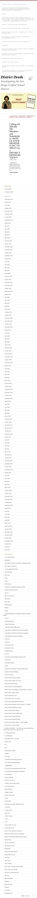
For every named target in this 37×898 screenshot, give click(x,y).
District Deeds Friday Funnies (12, 692)
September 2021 (9, 291)
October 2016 (8, 466)
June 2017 (7, 443)
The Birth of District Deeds (10, 62)
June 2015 (7, 514)
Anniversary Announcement (11, 590)
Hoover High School (9, 795)
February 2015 (8, 526)
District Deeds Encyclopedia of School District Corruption (18, 689)
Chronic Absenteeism (10, 624)
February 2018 (8, 419)
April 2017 (7, 448)
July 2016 (7, 475)
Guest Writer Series (9, 786)
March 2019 (7, 380)
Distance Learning (9, 674)
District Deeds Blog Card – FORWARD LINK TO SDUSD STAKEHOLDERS (17, 32)
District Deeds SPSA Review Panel (13, 707)
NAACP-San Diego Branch (11, 851)
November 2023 (8, 214)
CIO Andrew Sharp (9, 645)
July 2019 (7, 368)
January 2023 (8, 243)
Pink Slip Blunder (9, 878)
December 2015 (8, 496)
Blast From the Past (9, 595)
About (4, 14)
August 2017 (8, 437)
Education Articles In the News (12, 738)
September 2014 (9, 541)
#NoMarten (7, 560)
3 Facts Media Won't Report (11, 569)
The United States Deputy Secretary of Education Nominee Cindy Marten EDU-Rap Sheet (17, 71)
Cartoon (7, 618)
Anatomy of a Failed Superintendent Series (15, 587)
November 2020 (8, 321)
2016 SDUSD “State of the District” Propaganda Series (18, 563)
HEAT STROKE (8, 789)
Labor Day (7, 813)
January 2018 (8, 422)
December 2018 (8, 389)
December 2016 (8, 460)
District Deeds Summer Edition (12, 710)
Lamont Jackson (9, 816)
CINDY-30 (7, 642)
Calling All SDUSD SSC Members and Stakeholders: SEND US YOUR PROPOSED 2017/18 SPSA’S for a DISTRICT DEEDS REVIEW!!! (15, 141)
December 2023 (8, 211)
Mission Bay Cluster (9, 845)
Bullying (6, 607)
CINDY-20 (7, 639)
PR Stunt (7, 887)
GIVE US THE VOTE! (10, 780)
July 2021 (7, 297)
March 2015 (7, 523)
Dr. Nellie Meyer (8, 735)
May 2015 (7, 517)
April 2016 (7, 484)
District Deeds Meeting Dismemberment (14, 701)
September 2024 (9, 199)
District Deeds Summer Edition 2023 (13, 713)
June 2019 (7, 371)
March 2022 (7, 273)
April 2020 (7, 342)
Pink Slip (7, 875)
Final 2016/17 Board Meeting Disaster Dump (15, 768)
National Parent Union (10, 854)
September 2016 (9, 469)
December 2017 (8, 425)
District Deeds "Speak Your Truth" (13, 680)
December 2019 (8, 353)
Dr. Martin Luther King (10, 732)
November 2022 (8, 249)
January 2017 (8, 457)
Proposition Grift (8, 893)
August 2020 (8, 330)
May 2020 (7, 339)
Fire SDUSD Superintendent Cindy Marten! (15, 771)
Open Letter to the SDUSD (11, 869)
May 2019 (7, 374)
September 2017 (9, 434)
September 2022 (9, 255)
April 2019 (7, 377)
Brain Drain (7, 601)
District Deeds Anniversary (11, 683)
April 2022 (7, 270)
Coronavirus (8, 659)
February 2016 (8, 490)
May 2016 (7, 481)
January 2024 (8, 208)
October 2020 (8, 324)
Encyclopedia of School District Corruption (16, 41)
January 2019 (8, 386)
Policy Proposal (8, 884)
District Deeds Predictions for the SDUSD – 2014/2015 (18, 704)
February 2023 (8, 240)
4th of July (7, 575)
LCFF (6, 821)
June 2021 (7, 300)
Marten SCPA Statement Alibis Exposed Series (16, 836)
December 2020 (8, 318)
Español (7, 753)
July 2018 (7, 404)
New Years (7, 857)
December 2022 (8, 246)
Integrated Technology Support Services (14, 804)
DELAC (6, 665)
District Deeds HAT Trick (11, 695)
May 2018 (7, 410)
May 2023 (7, 232)
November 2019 (8, 356)
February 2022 (8, 276)
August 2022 (8, 258)
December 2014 (8, 532)
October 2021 (8, 288)
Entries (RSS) (8, 189)
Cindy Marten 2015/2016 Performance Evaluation (16, 630)
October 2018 (8, 395)
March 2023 (7, 238)
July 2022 (7, 261)
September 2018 (9, 398)
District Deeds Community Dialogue (13, 686)
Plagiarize (7, 881)
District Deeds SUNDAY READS (12, 719)
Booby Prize (8, 598)
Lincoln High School (9, 827)
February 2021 (8, 312)
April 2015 (7, 520)
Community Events (9, 648)
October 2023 (8, 217)
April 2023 (7, 234)
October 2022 (8, 252)
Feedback (4, 45)
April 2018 (7, 413)
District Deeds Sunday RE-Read (12, 716)
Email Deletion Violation (10, 750)
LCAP (6, 819)
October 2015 (8, 502)
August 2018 (8, 401)
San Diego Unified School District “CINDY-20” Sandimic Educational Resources (18, 49)
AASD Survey (8, 584)
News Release (8, 863)
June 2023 (7, 229)
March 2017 (7, 451)
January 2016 (8, 493)
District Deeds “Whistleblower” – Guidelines (15, 28)
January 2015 (8, 529)
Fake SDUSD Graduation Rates (12, 762)
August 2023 (8, 223)
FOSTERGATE (8, 774)
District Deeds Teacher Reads (12, 725)
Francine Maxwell (9, 777)
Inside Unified (8, 801)
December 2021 (8, 282)
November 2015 (8, 499)
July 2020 (7, 333)
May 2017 (7, 445)
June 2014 (7, 549)
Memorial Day (8, 839)
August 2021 (8, 294)
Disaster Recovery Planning (11, 671)
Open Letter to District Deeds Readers (14, 866)
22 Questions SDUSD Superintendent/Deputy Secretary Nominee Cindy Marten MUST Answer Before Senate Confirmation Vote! (16, 9)
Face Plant (7, 756)
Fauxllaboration (8, 765)
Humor (6, 798)
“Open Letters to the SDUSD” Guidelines (14, 4)
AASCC (6, 581)
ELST (6, 747)
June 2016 (7, 478)
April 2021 (7, 306)
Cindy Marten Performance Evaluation (14, 636)
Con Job (7, 654)
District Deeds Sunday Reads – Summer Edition (16, 722)
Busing (6, 610)
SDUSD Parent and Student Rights (12, 58)
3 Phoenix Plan (8, 572)
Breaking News (8, 604)
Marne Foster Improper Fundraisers (13, 830)
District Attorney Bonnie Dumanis (12, 677)
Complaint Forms (9, 651)
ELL (6, 744)
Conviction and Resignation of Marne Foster (15, 657)
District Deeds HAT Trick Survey (12, 698)
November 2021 (8, 285)
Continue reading (13, 173)
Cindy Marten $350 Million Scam (12, 627)
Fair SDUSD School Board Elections (13, 759)
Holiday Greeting (9, 792)
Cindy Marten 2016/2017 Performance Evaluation (16, 633)
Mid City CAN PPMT (9, 842)
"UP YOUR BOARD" (10, 557)
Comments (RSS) (9, 192)
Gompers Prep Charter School (12, 783)
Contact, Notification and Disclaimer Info (14, 24)
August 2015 (8, 508)
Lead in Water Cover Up (10, 825)
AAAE (6, 578)
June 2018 (7, 407)
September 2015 (9, 505)
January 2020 (8, 350)
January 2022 (8, 279)
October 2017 (8, 431)
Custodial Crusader (9, 662)
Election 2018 (8, 741)
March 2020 (7, 344)
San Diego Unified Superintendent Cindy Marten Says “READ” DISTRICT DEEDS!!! (18, 54)
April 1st (7, 592)
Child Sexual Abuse (9, 621)
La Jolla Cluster (8, 810)
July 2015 (7, 511)
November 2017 (8, 428)
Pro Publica (7, 890)
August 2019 (8, 365)
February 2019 (8, 383)
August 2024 (8, 202)
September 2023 (9, 220)
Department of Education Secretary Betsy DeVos (16, 668)
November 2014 (8, 535)
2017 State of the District (10, 566)
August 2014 (8, 544)
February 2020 (8, 347)
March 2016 (7, 487)
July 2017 (7, 440)
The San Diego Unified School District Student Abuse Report (18, 66)
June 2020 (7, 336)
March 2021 (7, 309)
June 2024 (7, 205)
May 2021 (7, 303)
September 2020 (9, 327)
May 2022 (7, 267)
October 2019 (8, 359)
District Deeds (12, 77)
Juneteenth (7, 807)
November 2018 (8, 392)
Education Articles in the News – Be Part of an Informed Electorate (16, 37)
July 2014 (7, 547)
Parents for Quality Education (12, 872)
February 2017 (8, 454)
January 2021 (8, 315)
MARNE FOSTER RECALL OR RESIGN (14, 833)
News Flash (7, 860)
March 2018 (7, 416)
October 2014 (8, 538)
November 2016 (8, 463)
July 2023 (7, 226)
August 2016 (8, 472)
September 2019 (9, 362)
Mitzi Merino (7, 848)
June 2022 (7, 264)
